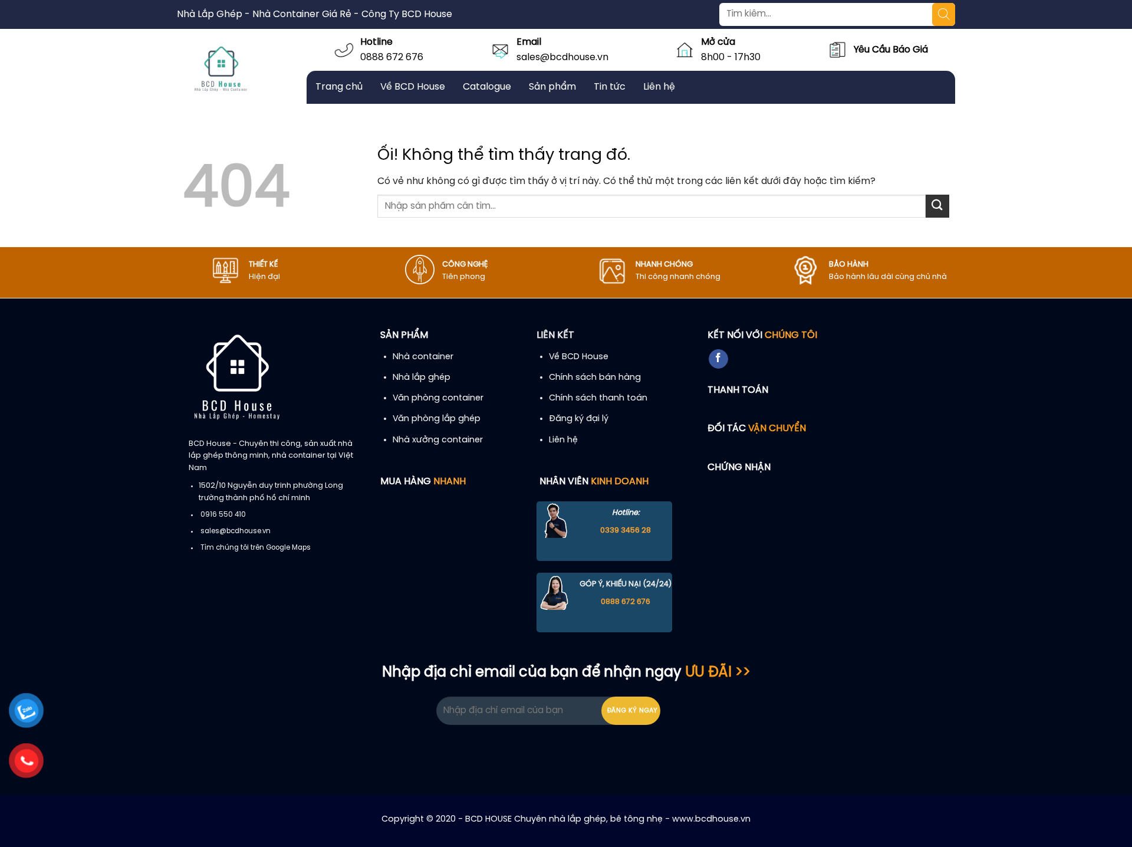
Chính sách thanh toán (598, 398)
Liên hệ (659, 87)
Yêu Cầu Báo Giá (891, 50)
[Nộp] (937, 206)
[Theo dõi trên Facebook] (718, 359)
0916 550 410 (223, 514)
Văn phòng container (438, 398)
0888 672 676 (391, 57)
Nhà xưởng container (438, 440)
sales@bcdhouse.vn (562, 57)
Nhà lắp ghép (421, 377)
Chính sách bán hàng (595, 377)
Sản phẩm (552, 87)
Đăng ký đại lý (578, 419)
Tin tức (610, 87)
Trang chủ (339, 87)
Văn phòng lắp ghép (437, 419)
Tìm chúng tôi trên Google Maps (255, 547)
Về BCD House (412, 87)
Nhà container (423, 357)
